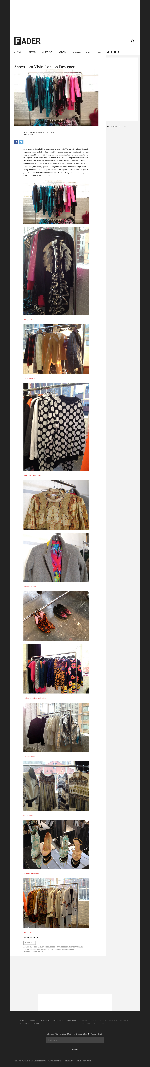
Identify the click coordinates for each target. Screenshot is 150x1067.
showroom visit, (47, 949)
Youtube (103, 1020)
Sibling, (58, 949)
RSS (103, 1023)
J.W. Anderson (29, 378)
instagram (118, 52)
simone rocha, (68, 949)
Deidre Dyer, (39, 947)
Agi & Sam (27, 932)
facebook (111, 52)
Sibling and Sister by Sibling (34, 698)
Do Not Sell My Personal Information (76, 1061)
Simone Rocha (29, 757)
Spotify (96, 1023)
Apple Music (124, 1020)
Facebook (93, 1020)
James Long (28, 815)
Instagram (113, 1020)
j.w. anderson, (63, 947)
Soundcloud (86, 1023)
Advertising (33, 1020)
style (16, 62)
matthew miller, (76, 947)
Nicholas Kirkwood (31, 874)
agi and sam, (28, 947)
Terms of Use (45, 1020)
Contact (23, 1020)
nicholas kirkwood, (31, 949)
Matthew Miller (29, 587)
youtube (115, 52)
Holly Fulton (28, 320)
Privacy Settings (54, 1061)
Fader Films (36, 1023)
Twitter (108, 52)
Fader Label (24, 1023)
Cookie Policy (71, 1020)
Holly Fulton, (50, 947)
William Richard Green (32, 475)
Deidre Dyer (30, 132)
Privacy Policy (58, 1020)
